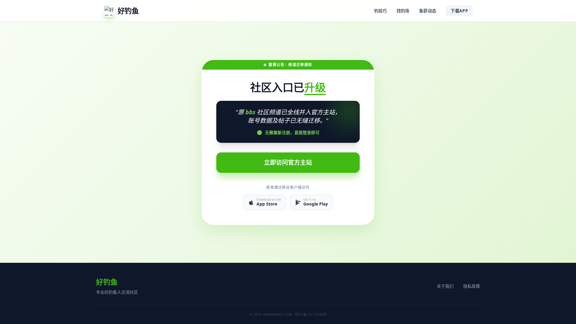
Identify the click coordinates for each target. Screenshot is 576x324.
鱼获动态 (427, 11)
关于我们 (445, 286)
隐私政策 (471, 286)
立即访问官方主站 (288, 162)
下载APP (459, 11)
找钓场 (403, 11)
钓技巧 (380, 11)
